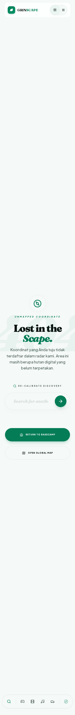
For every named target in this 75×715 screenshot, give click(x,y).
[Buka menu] (63, 10)
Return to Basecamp (40, 434)
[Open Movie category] (33, 701)
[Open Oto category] (53, 701)
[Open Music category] (43, 701)
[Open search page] (9, 701)
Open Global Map (40, 453)
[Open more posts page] (66, 701)
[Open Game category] (23, 701)
